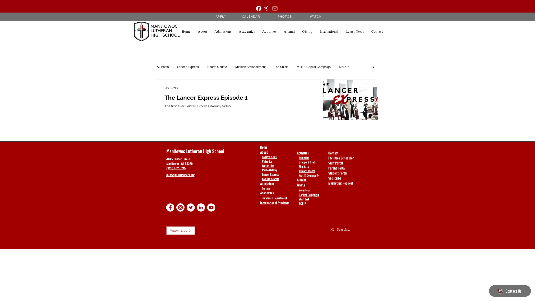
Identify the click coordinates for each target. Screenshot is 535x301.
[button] (373, 67)
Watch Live (268, 165)
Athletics (304, 158)
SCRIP (302, 203)
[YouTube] (211, 207)
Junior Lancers (307, 171)
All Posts (163, 67)
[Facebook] (258, 8)
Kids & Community (309, 175)
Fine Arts (304, 166)
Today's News (269, 157)
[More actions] (315, 88)
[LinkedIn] (201, 207)
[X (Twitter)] (266, 8)
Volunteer (304, 190)
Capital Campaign (309, 195)
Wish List (304, 199)
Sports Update (217, 67)
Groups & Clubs (308, 162)
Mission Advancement (250, 67)
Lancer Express (188, 67)
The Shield (281, 67)
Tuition (266, 188)
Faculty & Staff (270, 179)
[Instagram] (180, 207)
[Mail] (275, 8)
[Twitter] (191, 207)
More (342, 67)
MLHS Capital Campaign (314, 67)
